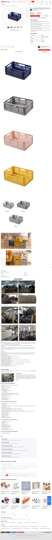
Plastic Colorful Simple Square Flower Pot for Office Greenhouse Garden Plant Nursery (5, 506)
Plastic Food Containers (4, 526)
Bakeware (2, 522)
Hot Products (9, 534)
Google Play (8, 532)
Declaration (34, 537)
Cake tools (14, 515)
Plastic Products (8, 403)
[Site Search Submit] (33, 1)
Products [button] (14, 1)
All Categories (3, 4)
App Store (3, 532)
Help (37, 4)
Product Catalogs (12, 513)
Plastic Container (3, 515)
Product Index (39, 534)
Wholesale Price (31, 534)
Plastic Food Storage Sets (44, 526)
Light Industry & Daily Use (6, 5)
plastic (27, 515)
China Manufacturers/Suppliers (19, 534)
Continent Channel (35, 534)
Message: (4, 468)
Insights (43, 534)
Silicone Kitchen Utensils (27, 522)
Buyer (33, 4)
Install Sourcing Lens (21, 532)
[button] (30, 1)
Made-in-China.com (22, 535)
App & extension (42, 4)
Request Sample (43, 17)
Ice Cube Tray (7, 522)
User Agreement (30, 537)
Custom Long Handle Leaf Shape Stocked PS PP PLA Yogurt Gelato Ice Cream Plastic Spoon (36, 506)
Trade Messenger (13, 532)
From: (4, 464)
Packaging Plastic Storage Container (16, 528)
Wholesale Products (26, 534)
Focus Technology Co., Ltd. (20, 537)
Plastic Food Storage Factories (24, 526)
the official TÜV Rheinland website (24, 370)
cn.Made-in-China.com (33, 535)
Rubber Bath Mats (19, 522)
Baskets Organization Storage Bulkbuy (45, 528)
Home (1, 5)
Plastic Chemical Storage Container (5, 528)
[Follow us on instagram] (47, 532)
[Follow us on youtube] (48, 532)
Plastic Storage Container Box (26, 528)
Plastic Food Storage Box (35, 528)
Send (7, 475)
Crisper (17, 403)
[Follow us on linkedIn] (50, 532)
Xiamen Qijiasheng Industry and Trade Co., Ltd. (38, 9)
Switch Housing (13, 403)
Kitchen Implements (13, 522)
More (1, 529)
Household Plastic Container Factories (14, 526)
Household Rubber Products (14, 5)
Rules (50, 4)
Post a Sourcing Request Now (23, 475)
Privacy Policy (38, 537)
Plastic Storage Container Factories (34, 526)
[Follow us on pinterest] (49, 532)
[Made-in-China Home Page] (5, 1)
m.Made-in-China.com (28, 535)
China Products (13, 534)
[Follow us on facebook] (44, 532)
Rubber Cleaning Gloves (34, 522)
